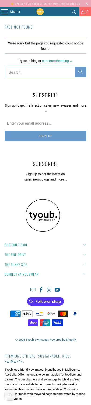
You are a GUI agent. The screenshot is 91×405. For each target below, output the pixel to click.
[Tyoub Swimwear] (40, 11)
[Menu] (1, 11)
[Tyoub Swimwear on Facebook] (41, 290)
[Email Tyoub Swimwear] (33, 290)
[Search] (73, 11)
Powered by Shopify (63, 339)
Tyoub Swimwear (37, 339)
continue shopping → (57, 61)
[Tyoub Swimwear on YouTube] (57, 290)
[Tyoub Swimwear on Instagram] (49, 290)
